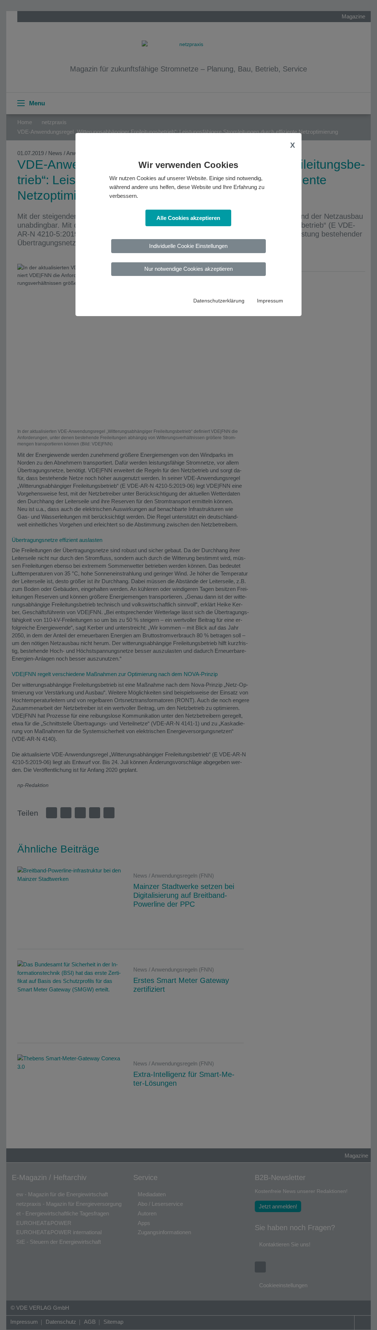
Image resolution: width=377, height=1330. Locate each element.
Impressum (270, 301)
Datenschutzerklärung (218, 301)
